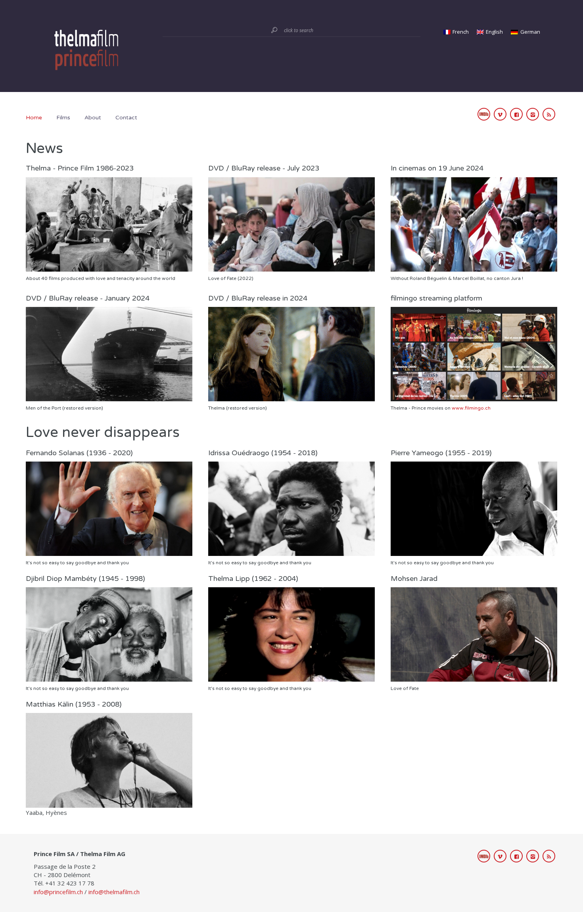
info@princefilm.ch (58, 892)
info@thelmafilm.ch (114, 892)
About (92, 117)
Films (63, 117)
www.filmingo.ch (471, 408)
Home (34, 117)
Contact (126, 117)
